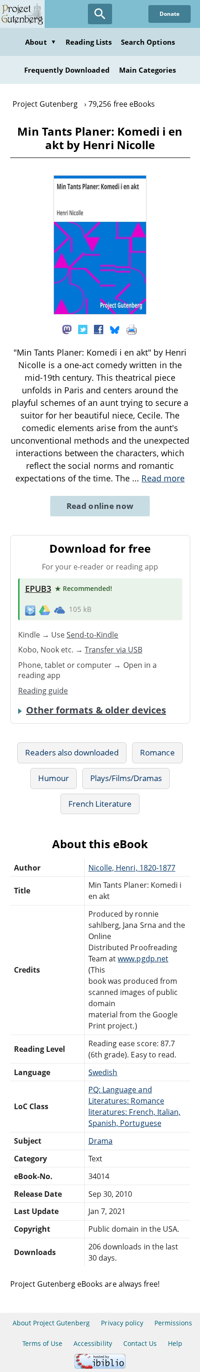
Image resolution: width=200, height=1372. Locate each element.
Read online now (100, 506)
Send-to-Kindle (93, 635)
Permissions (173, 1322)
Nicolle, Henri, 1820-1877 (131, 868)
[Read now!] (100, 312)
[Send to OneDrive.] (59, 610)
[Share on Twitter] (82, 329)
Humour (53, 778)
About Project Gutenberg (51, 1322)
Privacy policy (122, 1322)
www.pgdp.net (143, 959)
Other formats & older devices (96, 710)
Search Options (148, 42)
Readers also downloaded (72, 752)
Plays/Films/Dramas (126, 778)
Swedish (102, 1072)
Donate (170, 14)
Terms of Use (42, 1343)
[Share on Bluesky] (115, 329)
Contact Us (140, 1343)
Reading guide (43, 691)
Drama (100, 1141)
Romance (157, 752)
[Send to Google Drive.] (44, 609)
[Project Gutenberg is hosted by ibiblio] (100, 1366)
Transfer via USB (113, 650)
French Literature (100, 803)
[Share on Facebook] (98, 329)
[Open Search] (100, 14)
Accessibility (92, 1343)
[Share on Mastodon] (67, 329)
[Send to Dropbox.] (30, 610)
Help (175, 1343)
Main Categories (147, 70)
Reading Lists (89, 42)
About (40, 42)
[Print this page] (132, 329)
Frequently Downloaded (67, 70)
